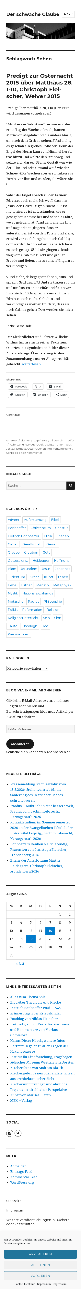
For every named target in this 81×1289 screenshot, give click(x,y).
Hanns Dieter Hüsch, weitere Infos (37, 1040)
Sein (46, 618)
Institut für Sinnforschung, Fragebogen (41, 1057)
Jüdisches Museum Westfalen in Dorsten (42, 1062)
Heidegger (41, 561)
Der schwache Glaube (32, 14)
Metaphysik (62, 585)
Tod (49, 448)
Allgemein (57, 440)
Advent (13, 520)
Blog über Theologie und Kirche (35, 1002)
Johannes (62, 569)
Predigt (69, 440)
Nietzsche (15, 601)
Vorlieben (40, 1276)
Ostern (31, 448)
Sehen (41, 448)
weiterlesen (31, 364)
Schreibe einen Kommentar (24, 452)
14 (50, 931)
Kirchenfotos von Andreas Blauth (36, 1068)
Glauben (31, 552)
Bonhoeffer (17, 528)
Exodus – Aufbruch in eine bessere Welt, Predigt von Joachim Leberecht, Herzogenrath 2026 (42, 811)
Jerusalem (29, 569)
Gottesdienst (18, 561)
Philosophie (53, 601)
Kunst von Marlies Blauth (30, 1095)
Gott (46, 552)
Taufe (12, 626)
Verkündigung (62, 448)
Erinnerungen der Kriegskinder (35, 1013)
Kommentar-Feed (24, 1177)
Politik (13, 610)
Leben (63, 577)
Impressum (44, 1284)
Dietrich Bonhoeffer (23, 536)
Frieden (63, 536)
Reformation (32, 610)
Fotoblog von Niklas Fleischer (34, 1019)
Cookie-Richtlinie (25, 1284)
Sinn (57, 618)
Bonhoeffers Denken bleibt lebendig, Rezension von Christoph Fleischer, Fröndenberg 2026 (39, 849)
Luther (26, 585)
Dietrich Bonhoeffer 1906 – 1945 (35, 1008)
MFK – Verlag (21, 1100)
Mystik (13, 593)
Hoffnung (62, 561)
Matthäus (20, 448)
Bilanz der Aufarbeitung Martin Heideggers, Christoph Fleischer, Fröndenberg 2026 (36, 865)
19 (30, 939)
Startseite (13, 1201)
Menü (68, 14)
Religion (53, 610)
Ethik (48, 536)
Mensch (42, 585)
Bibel (55, 520)
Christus (61, 528)
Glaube (14, 552)
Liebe (12, 585)
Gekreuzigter (46, 444)
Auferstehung (18, 444)
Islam (12, 569)
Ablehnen (40, 1265)
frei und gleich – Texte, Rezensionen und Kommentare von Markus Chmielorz (39, 1029)
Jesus (9, 448)
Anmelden (18, 1166)
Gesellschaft (32, 544)
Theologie (30, 626)
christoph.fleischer (18, 440)
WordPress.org (22, 1182)
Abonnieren (20, 744)
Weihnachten (18, 634)
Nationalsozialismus (37, 593)
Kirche (34, 577)
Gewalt (52, 544)
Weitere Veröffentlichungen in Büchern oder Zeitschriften (38, 1222)
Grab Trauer (64, 444)
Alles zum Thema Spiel (28, 997)
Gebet (13, 544)
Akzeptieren (40, 1254)
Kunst (48, 577)
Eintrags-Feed (21, 1172)
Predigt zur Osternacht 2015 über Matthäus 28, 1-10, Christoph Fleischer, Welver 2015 (39, 85)
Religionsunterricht (23, 618)
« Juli (20, 963)
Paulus (33, 601)
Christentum (41, 528)
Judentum (16, 577)
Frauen (32, 444)
